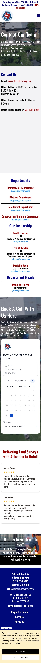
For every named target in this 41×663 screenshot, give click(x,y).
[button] (38, 15)
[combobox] (21, 426)
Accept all (20, 651)
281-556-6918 (32, 110)
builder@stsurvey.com (20, 219)
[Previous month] (8, 381)
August (18, 381)
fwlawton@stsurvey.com (20, 258)
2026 (23, 381)
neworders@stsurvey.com (19, 81)
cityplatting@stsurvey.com (20, 200)
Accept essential (20, 657)
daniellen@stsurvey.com (20, 271)
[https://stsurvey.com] (7, 15)
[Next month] (32, 381)
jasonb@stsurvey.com (20, 290)
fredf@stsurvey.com (20, 241)
